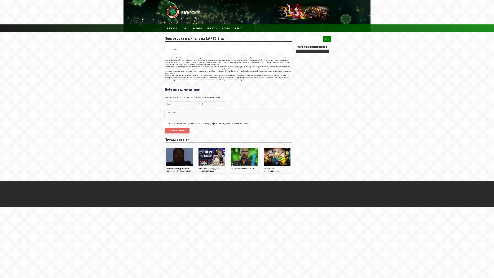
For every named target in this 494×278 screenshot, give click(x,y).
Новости (212, 28)
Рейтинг (197, 28)
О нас (185, 28)
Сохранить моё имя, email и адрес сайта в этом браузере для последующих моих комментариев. (208, 124)
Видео (238, 28)
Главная (172, 28)
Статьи (226, 28)
